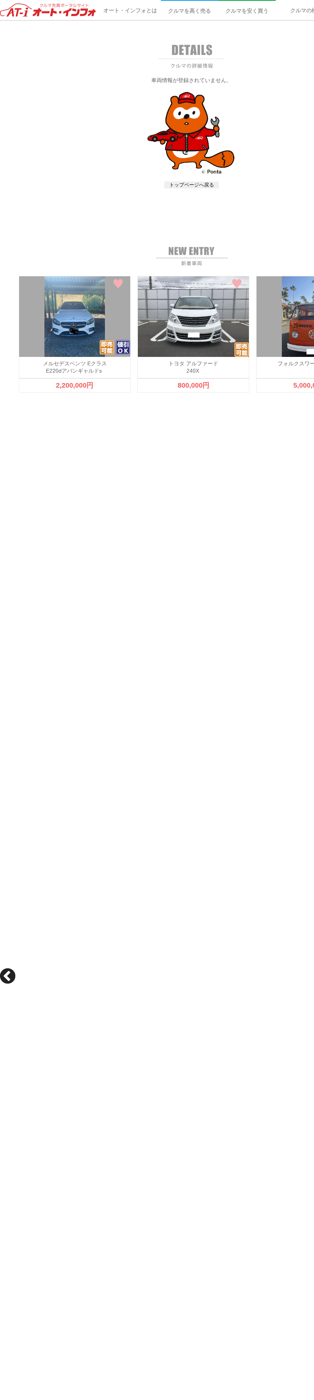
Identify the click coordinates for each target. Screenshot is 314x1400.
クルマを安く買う (247, 11)
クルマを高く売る (189, 11)
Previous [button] (7, 976)
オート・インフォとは (130, 10)
